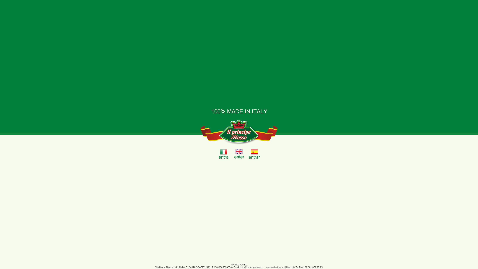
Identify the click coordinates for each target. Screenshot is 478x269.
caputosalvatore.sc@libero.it (279, 267)
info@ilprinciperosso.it (251, 267)
